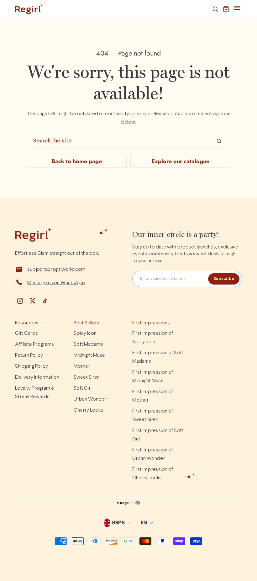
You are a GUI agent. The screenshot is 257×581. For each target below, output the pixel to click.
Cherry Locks (88, 410)
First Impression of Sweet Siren (152, 415)
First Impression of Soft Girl (157, 434)
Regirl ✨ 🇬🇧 (130, 503)
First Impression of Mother (152, 395)
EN (144, 523)
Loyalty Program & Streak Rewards (34, 392)
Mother (82, 366)
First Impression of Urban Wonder (152, 454)
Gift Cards (26, 333)
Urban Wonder (90, 399)
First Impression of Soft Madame (157, 357)
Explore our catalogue (180, 161)
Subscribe (223, 279)
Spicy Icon (85, 333)
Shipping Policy (31, 366)
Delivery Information (37, 377)
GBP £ (118, 523)
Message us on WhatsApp (56, 282)
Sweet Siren (87, 377)
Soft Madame (88, 344)
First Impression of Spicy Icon (152, 337)
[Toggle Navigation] (237, 9)
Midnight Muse (89, 355)
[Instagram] (20, 301)
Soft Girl (83, 388)
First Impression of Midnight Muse (152, 376)
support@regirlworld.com (56, 269)
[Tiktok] (45, 301)
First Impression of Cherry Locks (152, 473)
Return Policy (29, 355)
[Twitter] (33, 301)
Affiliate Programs (34, 344)
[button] (215, 9)
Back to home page (76, 161)
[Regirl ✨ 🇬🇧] (29, 9)
